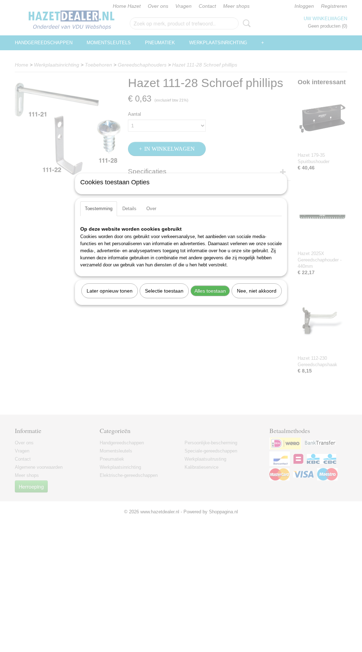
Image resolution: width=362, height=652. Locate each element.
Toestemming (98, 208)
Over (151, 208)
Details (129, 208)
